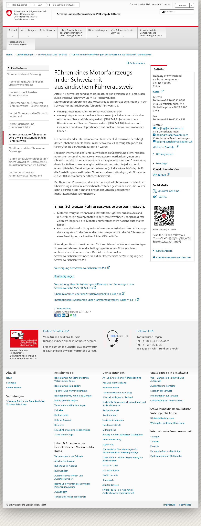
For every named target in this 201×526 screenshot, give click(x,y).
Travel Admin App (63, 435)
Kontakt (157, 68)
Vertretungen (28, 30)
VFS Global (159, 175)
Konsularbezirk (163, 250)
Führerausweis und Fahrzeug (52, 54)
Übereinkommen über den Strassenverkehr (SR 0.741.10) (87, 293)
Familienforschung (111, 440)
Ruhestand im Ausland (65, 466)
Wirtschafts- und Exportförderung (167, 423)
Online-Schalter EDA (56, 331)
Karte (156, 91)
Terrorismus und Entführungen (70, 405)
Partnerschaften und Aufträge (165, 451)
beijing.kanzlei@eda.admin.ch (174, 141)
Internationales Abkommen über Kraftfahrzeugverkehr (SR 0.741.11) (95, 299)
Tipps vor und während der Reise (70, 391)
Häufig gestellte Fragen (66, 400)
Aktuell (13, 30)
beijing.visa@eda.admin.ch (172, 134)
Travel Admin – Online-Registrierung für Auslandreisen (122, 459)
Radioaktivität (61, 415)
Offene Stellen (13, 387)
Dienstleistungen (97, 30)
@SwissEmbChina (168, 190)
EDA (40, 5)
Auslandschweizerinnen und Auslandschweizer (68, 477)
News (9, 378)
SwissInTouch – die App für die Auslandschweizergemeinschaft (118, 491)
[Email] (74, 314)
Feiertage (161, 163)
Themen (154, 441)
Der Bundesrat (19, 5)
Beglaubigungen (64, 276)
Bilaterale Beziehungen (162, 418)
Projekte (154, 446)
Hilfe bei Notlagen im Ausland (117, 397)
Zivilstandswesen (110, 485)
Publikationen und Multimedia (166, 456)
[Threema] (67, 314)
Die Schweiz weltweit (63, 5)
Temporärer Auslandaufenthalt (70, 497)
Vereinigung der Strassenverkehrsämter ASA (80, 267)
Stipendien (107, 444)
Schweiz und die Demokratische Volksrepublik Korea (151, 33)
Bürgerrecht (108, 480)
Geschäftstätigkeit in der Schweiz (167, 400)
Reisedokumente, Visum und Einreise (72, 395)
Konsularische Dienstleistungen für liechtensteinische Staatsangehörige (120, 451)
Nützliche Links (110, 465)
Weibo (163, 197)
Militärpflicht (109, 430)
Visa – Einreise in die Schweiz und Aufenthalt (167, 380)
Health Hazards (110, 475)
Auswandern (60, 492)
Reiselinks (59, 425)
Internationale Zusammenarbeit (18, 43)
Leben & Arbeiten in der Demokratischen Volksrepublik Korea (71, 33)
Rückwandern (61, 471)
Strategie (154, 436)
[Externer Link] (164, 215)
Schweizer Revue (110, 470)
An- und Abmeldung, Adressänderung (121, 378)
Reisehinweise (48, 30)
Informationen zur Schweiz (164, 395)
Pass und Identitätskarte (114, 383)
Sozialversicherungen (113, 420)
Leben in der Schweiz (161, 391)
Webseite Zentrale (164, 147)
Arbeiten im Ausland (64, 461)
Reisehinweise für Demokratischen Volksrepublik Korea (71, 380)
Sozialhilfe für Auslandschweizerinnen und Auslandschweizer (124, 404)
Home (9, 54)
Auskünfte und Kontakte (162, 386)
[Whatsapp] (71, 314)
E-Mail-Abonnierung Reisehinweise (72, 430)
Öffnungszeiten (164, 154)
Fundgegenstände (111, 425)
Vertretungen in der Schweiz (68, 456)
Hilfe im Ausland (62, 420)
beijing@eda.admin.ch (169, 128)
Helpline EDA (144, 331)
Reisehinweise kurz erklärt (67, 386)
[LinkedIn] (64, 314)
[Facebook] (56, 314)
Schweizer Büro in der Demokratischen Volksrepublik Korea (25, 403)
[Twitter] (60, 314)
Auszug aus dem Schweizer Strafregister (122, 435)
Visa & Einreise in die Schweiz (122, 31)
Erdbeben (59, 410)
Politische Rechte (110, 387)
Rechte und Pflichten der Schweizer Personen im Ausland (72, 485)
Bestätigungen (109, 415)
